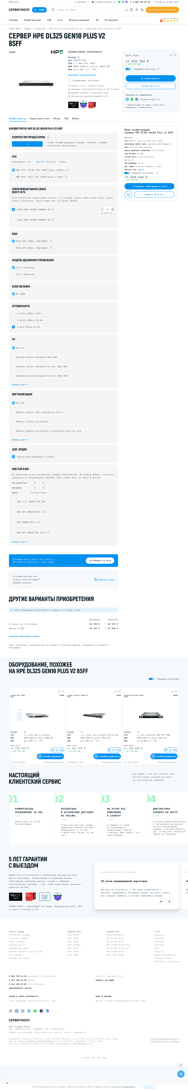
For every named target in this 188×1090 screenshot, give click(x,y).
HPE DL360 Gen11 (115, 941)
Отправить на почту (102, 560)
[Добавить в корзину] (128, 194)
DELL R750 (73, 938)
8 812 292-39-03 (18, 984)
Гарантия (159, 938)
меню (41, 10)
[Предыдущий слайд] (161, 901)
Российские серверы (19, 935)
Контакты (159, 935)
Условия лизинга (163, 958)
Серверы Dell (75, 931)
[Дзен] (41, 1011)
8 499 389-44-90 (18, 980)
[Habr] (22, 1011)
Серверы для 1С (17, 945)
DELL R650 (73, 951)
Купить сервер (16, 931)
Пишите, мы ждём (105, 980)
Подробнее (129, 1087)
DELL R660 (73, 948)
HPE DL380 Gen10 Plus (118, 945)
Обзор (56, 118)
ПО (97, 20)
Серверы (13, 20)
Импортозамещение (79, 20)
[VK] (16, 1011)
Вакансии (159, 945)
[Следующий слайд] (169, 901)
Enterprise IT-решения (166, 961)
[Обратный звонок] (181, 1074)
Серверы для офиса (19, 948)
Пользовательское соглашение (165, 1041)
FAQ (66, 118)
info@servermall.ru (105, 2)
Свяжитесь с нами (106, 579)
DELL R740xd (74, 945)
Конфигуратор (17, 118)
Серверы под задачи (19, 958)
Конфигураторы (32, 20)
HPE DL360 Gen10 (115, 955)
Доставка (159, 941)
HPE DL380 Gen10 (115, 951)
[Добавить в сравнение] (170, 54)
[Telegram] (123, 2)
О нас (157, 931)
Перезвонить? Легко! (20, 988)
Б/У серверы (15, 955)
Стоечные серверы (18, 938)
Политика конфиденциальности (165, 1039)
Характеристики (39, 118)
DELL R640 (73, 955)
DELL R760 (73, 935)
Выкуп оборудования (165, 955)
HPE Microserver (115, 935)
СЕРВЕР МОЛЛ (89, 1058)
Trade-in (159, 951)
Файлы (75, 118)
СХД (49, 20)
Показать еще (18, 384)
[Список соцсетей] (181, 1065)
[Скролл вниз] (7, 1083)
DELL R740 (73, 941)
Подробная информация (24, 636)
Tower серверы (16, 941)
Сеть (60, 20)
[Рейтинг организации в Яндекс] (169, 20)
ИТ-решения (111, 20)
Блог (156, 948)
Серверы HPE (112, 931)
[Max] (126, 2)
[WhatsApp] (119, 2)
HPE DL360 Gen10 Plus (118, 948)
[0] (126, 10)
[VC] (10, 1011)
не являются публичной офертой (40, 1041)
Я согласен (148, 1087)
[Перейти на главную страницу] (19, 9)
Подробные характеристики (82, 75)
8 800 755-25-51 (141, 2)
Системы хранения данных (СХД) (26, 951)
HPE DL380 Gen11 (115, 938)
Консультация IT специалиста (162, 10)
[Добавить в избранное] (174, 54)
